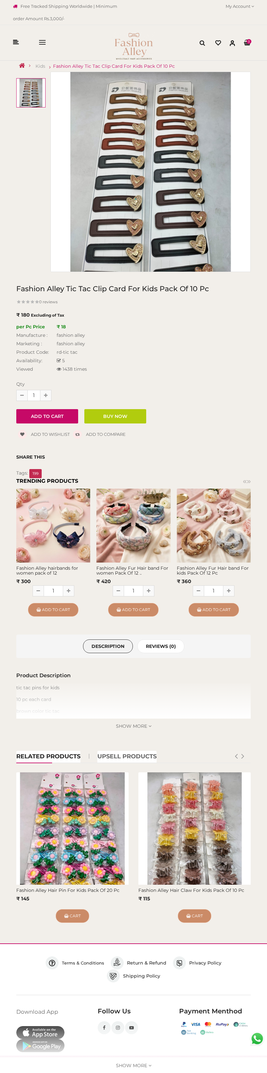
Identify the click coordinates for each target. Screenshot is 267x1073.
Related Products (48, 756)
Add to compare (105, 434)
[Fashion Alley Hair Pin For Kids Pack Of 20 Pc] (72, 828)
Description (107, 646)
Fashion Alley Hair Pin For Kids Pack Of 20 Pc (67, 890)
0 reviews (48, 301)
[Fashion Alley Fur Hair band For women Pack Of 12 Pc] (133, 525)
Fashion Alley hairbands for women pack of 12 (47, 570)
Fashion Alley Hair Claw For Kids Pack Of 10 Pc (191, 890)
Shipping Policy (141, 976)
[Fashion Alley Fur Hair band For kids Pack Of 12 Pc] (214, 525)
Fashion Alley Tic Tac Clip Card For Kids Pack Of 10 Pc (114, 66)
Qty (20, 384)
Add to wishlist (50, 434)
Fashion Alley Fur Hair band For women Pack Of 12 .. (132, 570)
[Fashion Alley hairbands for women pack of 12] (53, 525)
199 (35, 473)
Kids (40, 66)
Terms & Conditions (83, 963)
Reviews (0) (161, 646)
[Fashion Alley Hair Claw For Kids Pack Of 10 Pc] (194, 828)
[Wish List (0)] (218, 43)
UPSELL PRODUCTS (127, 756)
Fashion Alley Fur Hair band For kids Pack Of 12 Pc (213, 570)
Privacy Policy (205, 963)
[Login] (232, 44)
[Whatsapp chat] (257, 1039)
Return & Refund (146, 963)
